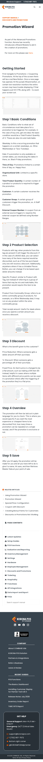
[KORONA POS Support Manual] (8, 7)
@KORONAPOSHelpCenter (20, 745)
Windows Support (13, 2)
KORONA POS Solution (17, 653)
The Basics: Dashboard (18, 684)
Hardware (11, 562)
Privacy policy (26, 758)
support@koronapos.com (19, 734)
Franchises (12, 584)
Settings (11, 558)
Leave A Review (15, 668)
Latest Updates (14, 537)
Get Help (21, 716)
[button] (34, 7)
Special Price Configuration (17, 503)
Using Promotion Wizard (15, 495)
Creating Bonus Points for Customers (21, 510)
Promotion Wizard (13, 499)
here (31, 53)
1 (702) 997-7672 (16, 737)
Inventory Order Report (18, 701)
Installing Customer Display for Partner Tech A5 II (20, 690)
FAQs (9, 597)
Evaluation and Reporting (18, 549)
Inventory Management (17, 554)
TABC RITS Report (16, 706)
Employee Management (17, 567)
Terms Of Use (16, 758)
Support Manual (10, 18)
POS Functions (13, 545)
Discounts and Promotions (15, 20)
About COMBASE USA (17, 648)
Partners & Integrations (18, 658)
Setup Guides (13, 541)
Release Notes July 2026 (19, 696)
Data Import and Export (17, 592)
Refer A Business (15, 663)
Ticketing (11, 575)
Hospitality (12, 579)
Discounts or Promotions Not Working (21, 514)
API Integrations (14, 588)
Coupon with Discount (15, 507)
